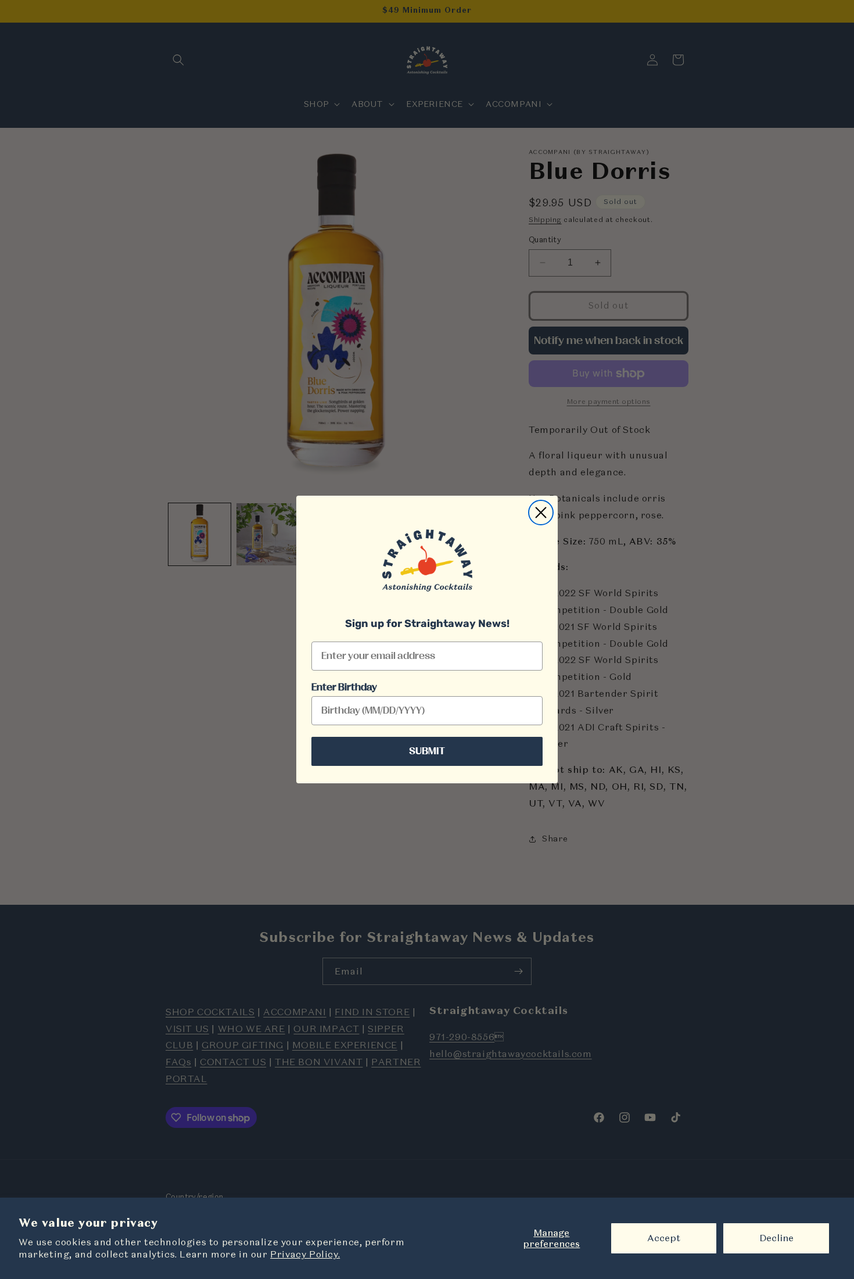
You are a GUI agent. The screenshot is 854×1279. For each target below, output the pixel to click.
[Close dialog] (541, 512)
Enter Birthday (344, 687)
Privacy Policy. (305, 1254)
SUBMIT (427, 751)
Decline (776, 1238)
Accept (663, 1238)
